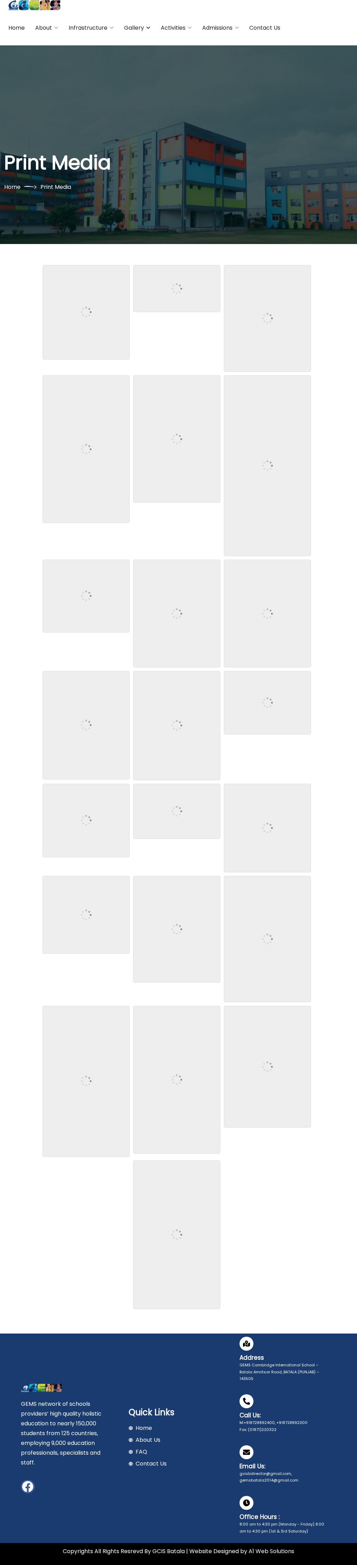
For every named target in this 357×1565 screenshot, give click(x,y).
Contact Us (264, 28)
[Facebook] (28, 1487)
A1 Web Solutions (271, 1551)
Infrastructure (88, 28)
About (43, 28)
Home (16, 28)
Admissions (217, 28)
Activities (173, 28)
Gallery (134, 28)
